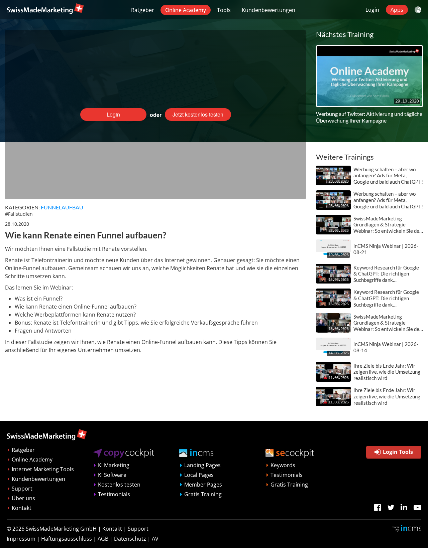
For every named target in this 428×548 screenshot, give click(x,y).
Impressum (21, 538)
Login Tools (398, 451)
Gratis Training (203, 494)
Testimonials (114, 494)
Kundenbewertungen (268, 10)
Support (22, 488)
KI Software (112, 475)
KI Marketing (113, 465)
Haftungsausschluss (66, 538)
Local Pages (199, 475)
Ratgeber (142, 10)
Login (372, 9)
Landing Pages (202, 465)
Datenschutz (130, 538)
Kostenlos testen (119, 484)
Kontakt (21, 508)
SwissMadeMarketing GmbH (61, 528)
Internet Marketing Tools (43, 469)
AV (155, 538)
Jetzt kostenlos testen (198, 114)
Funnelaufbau (62, 207)
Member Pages (203, 484)
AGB (103, 538)
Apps (397, 9)
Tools (224, 10)
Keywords (283, 465)
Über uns (23, 498)
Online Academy (185, 10)
